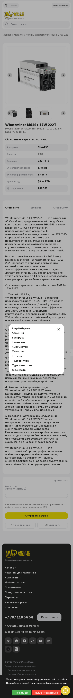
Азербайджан (21, 328)
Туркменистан (22, 365)
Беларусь (18, 337)
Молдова (18, 351)
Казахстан (18, 342)
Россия (17, 356)
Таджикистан (21, 360)
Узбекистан (19, 369)
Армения (18, 333)
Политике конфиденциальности (48, 683)
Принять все (22, 692)
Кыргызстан (20, 346)
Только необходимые (46, 692)
